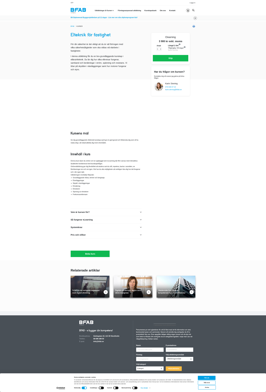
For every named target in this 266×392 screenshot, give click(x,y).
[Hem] (78, 10)
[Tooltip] (186, 44)
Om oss (163, 10)
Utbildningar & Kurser (103, 10)
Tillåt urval (207, 382)
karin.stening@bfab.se (173, 89)
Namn (138, 345)
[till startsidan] (86, 323)
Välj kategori (141, 364)
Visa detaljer (144, 388)
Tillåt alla (206, 378)
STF (72, 3)
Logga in (192, 3)
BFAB (72, 26)
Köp (171, 58)
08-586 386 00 (98, 339)
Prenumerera (173, 368)
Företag (139, 355)
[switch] (101, 388)
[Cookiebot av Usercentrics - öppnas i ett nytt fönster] (61, 388)
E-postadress (171, 345)
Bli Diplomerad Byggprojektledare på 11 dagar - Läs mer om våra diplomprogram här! (104, 17)
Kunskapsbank (150, 10)
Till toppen (259, 196)
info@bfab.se (98, 341)
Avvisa (207, 387)
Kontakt (172, 10)
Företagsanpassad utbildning (129, 10)
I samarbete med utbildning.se (165, 325)
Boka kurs (90, 254)
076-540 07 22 (170, 87)
